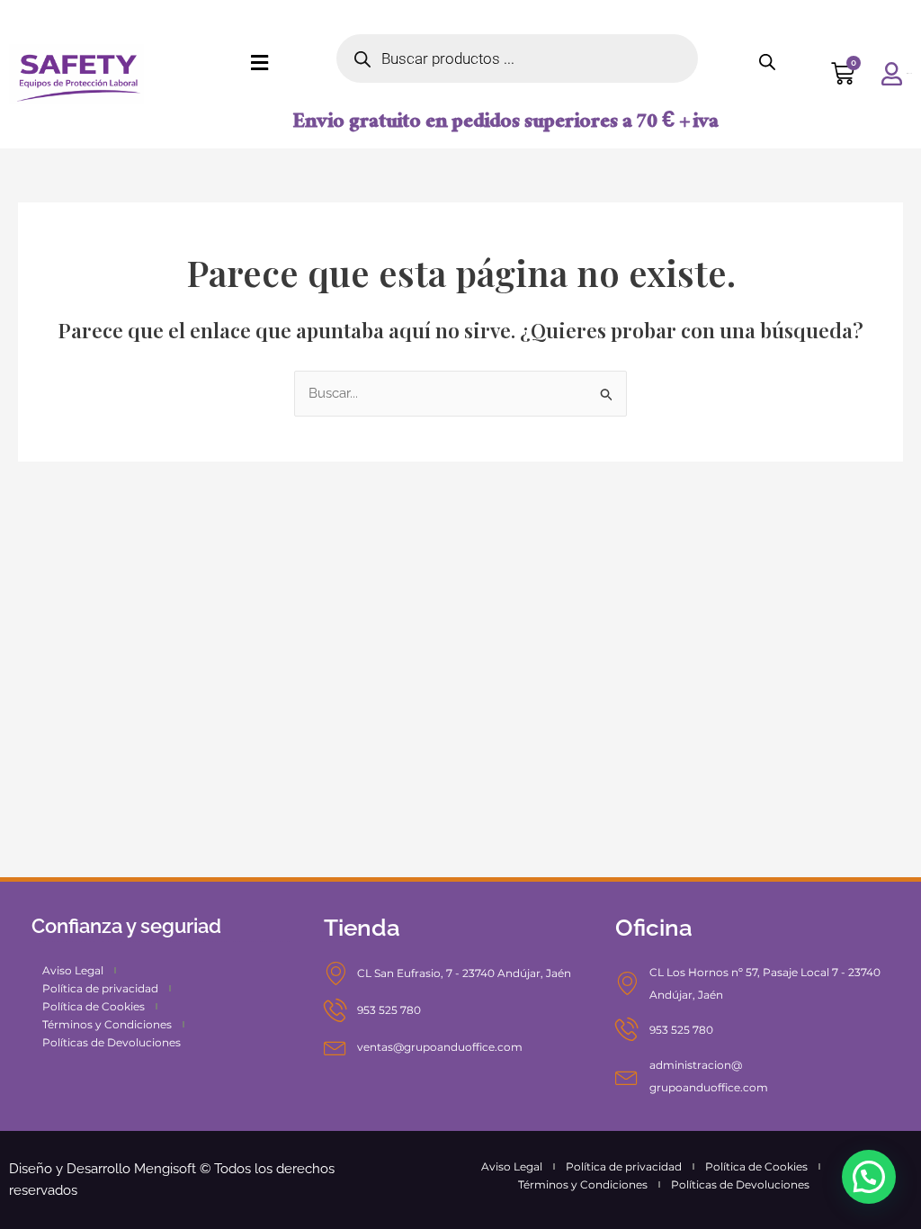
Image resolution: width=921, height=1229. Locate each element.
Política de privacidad (100, 988)
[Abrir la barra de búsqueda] (767, 62)
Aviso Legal (72, 970)
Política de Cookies (93, 1006)
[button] (869, 1177)
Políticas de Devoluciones (111, 1042)
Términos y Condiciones (107, 1024)
